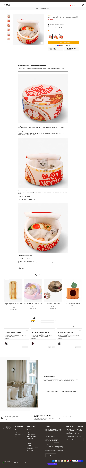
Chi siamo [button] (47, 426)
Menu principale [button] (18, 426)
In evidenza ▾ (79, 326)
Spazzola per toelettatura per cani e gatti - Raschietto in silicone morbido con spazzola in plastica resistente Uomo (13, 305)
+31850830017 (53, 436)
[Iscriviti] (81, 439)
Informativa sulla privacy (71, 436)
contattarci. (79, 436)
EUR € (72, 5)
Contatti (63, 4)
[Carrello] (82, 5)
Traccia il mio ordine (53, 4)
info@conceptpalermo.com (66, 384)
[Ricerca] (80, 4)
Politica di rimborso (31, 434)
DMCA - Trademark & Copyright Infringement (33, 448)
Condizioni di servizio (31, 430)
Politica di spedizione (31, 432)
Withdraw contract (31, 450)
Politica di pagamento (31, 436)
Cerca (21, 4)
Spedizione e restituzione (36, 61)
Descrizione (21, 61)
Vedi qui (56, 439)
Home (4, 11)
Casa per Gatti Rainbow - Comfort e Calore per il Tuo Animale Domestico (33, 304)
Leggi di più (7, 338)
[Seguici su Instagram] (47, 455)
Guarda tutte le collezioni (32, 4)
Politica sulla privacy (31, 438)
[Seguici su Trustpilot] (54, 455)
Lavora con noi (30, 439)
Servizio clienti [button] (31, 426)
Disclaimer (29, 441)
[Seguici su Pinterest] (50, 455)
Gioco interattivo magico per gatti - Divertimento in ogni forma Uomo (53, 304)
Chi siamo (43, 4)
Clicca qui (55, 440)
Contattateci (56, 442)
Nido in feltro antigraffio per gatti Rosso (73, 303)
